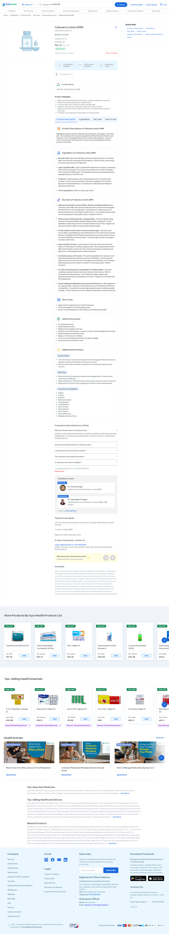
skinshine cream (69, 790)
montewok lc (32, 793)
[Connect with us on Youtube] (59, 860)
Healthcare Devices (112, 11)
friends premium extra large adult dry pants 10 (120, 827)
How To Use (110, 119)
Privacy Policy (49, 878)
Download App (137, 5)
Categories (14, 15)
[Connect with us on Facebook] (52, 860)
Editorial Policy (71, 511)
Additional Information (154, 34)
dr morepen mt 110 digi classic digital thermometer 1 (46, 803)
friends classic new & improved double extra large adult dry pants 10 (80, 843)
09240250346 (80, 545)
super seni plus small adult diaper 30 (117, 840)
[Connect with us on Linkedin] (65, 860)
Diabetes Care (92, 11)
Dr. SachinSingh (75, 486)
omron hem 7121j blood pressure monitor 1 (112, 814)
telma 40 (30, 790)
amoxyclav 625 (92, 790)
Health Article (12, 864)
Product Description (66, 119)
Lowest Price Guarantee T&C (55, 892)
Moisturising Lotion (49, 15)
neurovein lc (83, 793)
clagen (60, 793)
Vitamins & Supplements (71, 11)
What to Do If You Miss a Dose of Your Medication (28, 768)
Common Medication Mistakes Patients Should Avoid (83, 769)
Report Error (59, 471)
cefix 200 (106, 793)
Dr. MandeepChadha (77, 499)
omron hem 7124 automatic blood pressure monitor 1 (79, 809)
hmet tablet (114, 790)
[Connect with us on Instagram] (46, 860)
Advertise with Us (13, 916)
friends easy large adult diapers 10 (103, 835)
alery (76, 793)
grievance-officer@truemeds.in (97, 905)
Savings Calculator (14, 912)
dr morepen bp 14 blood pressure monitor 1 (83, 803)
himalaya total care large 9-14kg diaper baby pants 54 (48, 827)
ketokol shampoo (127, 790)
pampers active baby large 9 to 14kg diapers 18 (45, 829)
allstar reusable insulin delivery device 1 (80, 814)
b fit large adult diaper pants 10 (60, 832)
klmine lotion (51, 793)
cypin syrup (68, 793)
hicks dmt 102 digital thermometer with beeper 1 (45, 814)
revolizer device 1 (107, 809)
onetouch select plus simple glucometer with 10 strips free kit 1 (115, 811)
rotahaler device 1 (107, 803)
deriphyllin (115, 793)
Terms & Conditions (51, 874)
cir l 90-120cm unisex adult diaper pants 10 (95, 838)
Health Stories (12, 868)
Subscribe (111, 870)
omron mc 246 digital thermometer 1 (43, 811)
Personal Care (28, 11)
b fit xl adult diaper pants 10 (92, 840)
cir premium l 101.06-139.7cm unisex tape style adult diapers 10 (88, 829)
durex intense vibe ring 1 (68, 817)
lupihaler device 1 (51, 809)
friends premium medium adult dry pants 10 (86, 827)
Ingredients (84, 119)
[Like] (106, 558)
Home (5, 15)
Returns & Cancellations (53, 887)
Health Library (12, 872)
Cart (165, 5)
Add (24, 655)
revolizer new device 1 (102, 817)
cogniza (47, 790)
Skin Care (36, 15)
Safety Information (134, 34)
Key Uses (98, 119)
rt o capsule (104, 790)
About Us (10, 859)
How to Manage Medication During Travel (135, 768)
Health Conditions (48, 11)
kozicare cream (95, 793)
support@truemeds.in (64, 545)
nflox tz (42, 793)
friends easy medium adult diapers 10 (75, 835)
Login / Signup (151, 5)
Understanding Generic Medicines (20, 885)
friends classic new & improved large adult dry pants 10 (57, 838)
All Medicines (12, 890)
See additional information (32, 927)
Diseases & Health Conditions (18, 877)
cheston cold (56, 790)
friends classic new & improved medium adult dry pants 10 (95, 832)
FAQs (129, 37)
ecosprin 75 (80, 790)
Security (10, 907)
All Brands (11, 894)
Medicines (12, 11)
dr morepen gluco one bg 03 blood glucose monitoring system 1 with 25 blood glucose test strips (93, 806)
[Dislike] (113, 558)
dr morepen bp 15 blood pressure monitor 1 (74, 811)
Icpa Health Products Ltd (63, 30)
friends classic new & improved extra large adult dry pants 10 (57, 840)
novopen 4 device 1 (86, 817)
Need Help (11, 899)
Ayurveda (11, 881)
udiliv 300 (39, 790)
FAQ (9, 903)
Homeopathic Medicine (135, 11)
